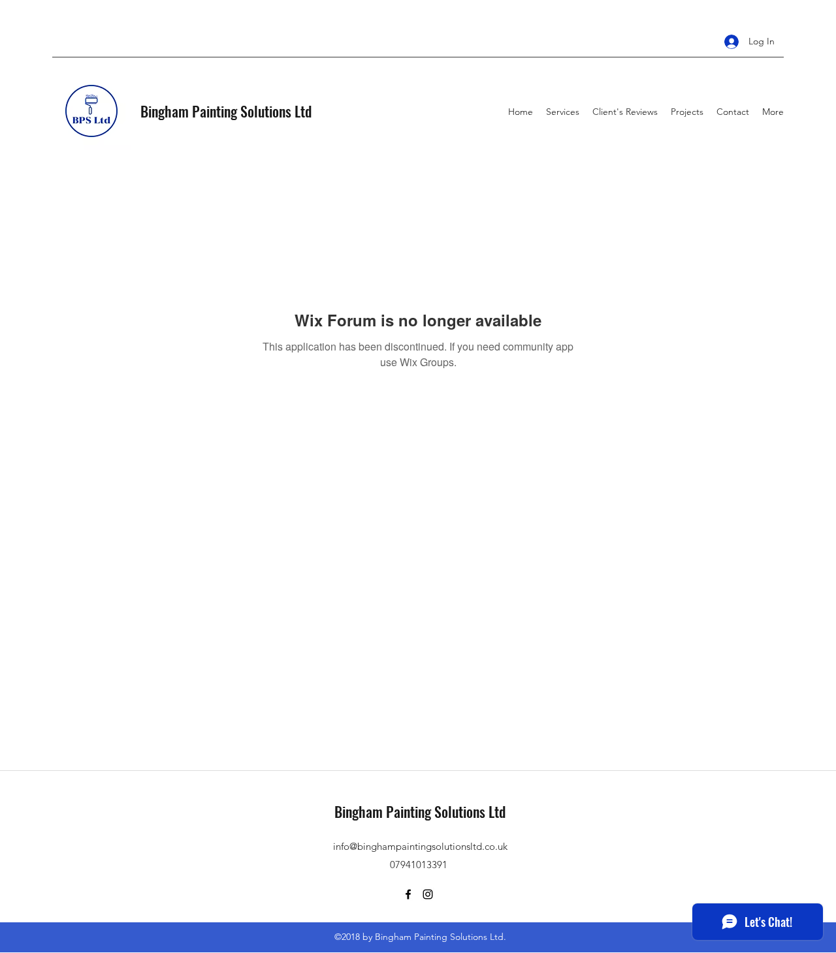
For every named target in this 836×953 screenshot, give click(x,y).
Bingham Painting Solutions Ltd (226, 111)
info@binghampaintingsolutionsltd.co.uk (420, 846)
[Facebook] (408, 894)
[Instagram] (427, 894)
